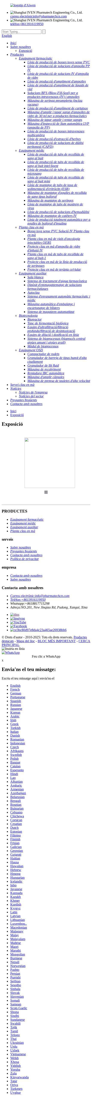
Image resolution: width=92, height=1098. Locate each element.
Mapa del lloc (25, 641)
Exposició (17, 415)
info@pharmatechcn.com (38, 16)
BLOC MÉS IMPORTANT (57, 641)
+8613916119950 (26, 24)
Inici (13, 411)
